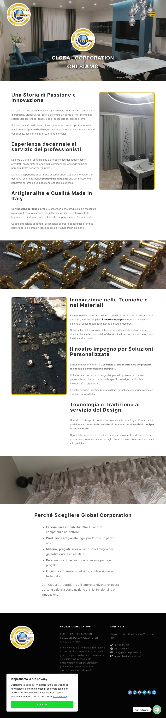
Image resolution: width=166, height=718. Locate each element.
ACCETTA (42, 704)
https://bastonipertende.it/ (128, 656)
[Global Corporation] (18, 14)
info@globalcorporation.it (127, 652)
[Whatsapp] (154, 692)
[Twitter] (144, 692)
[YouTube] (139, 692)
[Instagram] (135, 692)
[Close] (75, 675)
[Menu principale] (151, 14)
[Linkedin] (149, 692)
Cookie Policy (60, 696)
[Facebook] (130, 692)
